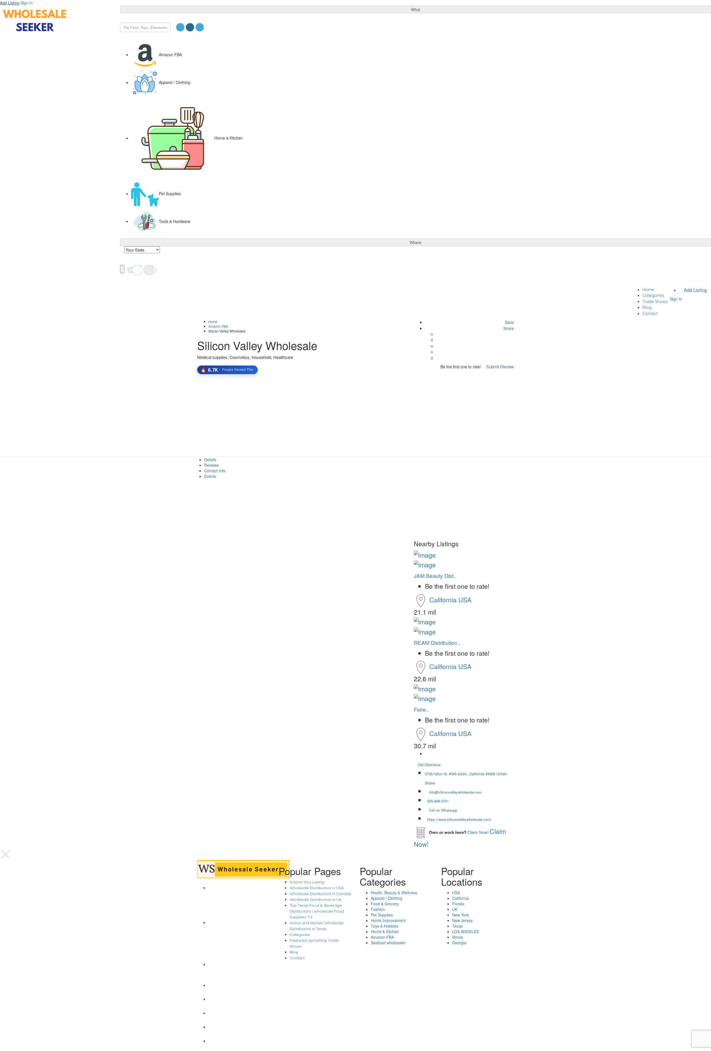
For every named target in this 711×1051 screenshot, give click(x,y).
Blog (647, 307)
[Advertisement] (355, 415)
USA (464, 599)
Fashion (378, 909)
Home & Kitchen (385, 931)
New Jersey (462, 920)
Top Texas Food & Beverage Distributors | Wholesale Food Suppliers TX (317, 911)
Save (509, 322)
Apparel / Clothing (386, 898)
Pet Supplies (382, 915)
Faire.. (421, 709)
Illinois (457, 937)
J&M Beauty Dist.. (435, 575)
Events (210, 476)
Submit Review (499, 366)
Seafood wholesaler (388, 942)
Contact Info (215, 470)
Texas (457, 926)
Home (648, 289)
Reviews (211, 465)
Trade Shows (655, 301)
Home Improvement (388, 920)
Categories (653, 295)
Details (210, 459)
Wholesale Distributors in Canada (320, 893)
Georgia (459, 942)
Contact (650, 313)
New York (460, 915)
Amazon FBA (218, 326)
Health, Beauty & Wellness (394, 892)
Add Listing (9, 3)
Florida (458, 903)
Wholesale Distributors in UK (316, 899)
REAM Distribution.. (437, 642)
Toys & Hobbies (384, 926)
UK (454, 909)
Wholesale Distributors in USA (317, 887)
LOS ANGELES (465, 931)
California (443, 599)
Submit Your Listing (307, 881)
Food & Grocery (385, 903)
